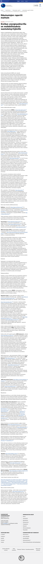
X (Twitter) (3, 534)
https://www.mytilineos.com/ (16, 207)
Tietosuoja (19, 549)
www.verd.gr (21, 415)
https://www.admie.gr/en (21, 110)
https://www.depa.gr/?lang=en (12, 319)
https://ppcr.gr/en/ (19, 190)
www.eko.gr (3, 440)
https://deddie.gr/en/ (11, 131)
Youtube (2, 542)
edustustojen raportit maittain (27, 10)
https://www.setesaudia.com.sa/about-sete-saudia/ (11, 479)
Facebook (2, 540)
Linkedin (2, 538)
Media (41, 1)
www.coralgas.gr (4, 411)
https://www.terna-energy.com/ (14, 221)
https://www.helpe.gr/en (21, 427)
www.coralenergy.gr (4, 409)
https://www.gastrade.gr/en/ (6, 302)
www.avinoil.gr (4, 408)
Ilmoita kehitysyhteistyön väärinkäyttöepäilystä (31, 542)
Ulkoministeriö (25, 534)
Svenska (22, 1)
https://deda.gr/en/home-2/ (13, 364)
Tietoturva (23, 549)
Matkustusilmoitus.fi (26, 540)
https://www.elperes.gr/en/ (15, 462)
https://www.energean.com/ (17, 491)
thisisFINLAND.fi (26, 538)
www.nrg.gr (22, 412)
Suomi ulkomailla (26, 536)
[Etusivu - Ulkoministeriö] (7, 6)
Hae (37, 5)
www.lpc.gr (22, 411)
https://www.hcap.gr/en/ (14, 158)
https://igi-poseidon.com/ (10, 386)
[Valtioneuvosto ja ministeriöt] (1, 1)
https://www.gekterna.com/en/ (14, 224)
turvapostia (5, 523)
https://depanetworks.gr (10, 358)
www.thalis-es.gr (4, 418)
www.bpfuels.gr (9, 440)
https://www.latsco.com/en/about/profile (16, 481)
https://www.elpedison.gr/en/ (11, 453)
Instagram (3, 536)
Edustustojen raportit (16, 10)
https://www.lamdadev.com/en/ (9, 483)
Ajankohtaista (8, 10)
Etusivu (2, 10)
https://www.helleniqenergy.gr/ (14, 424)
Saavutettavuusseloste (30, 549)
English (26, 1)
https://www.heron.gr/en (20, 227)
